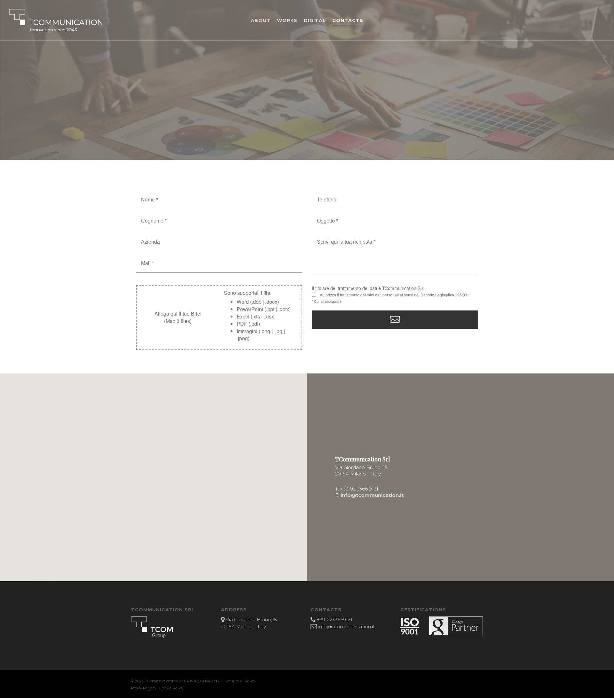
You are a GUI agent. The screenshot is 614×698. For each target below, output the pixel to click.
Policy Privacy (143, 688)
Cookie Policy (171, 688)
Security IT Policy (239, 680)
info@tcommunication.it (372, 495)
